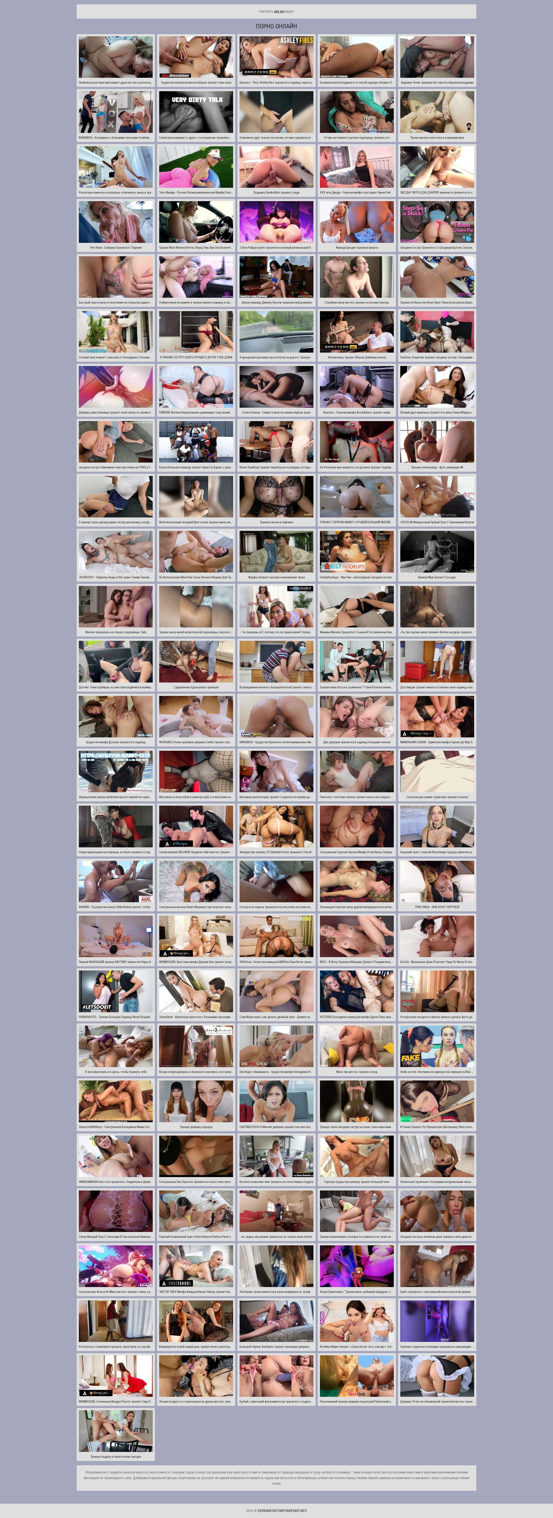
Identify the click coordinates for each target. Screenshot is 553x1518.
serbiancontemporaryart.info (282, 1511)
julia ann (279, 11)
